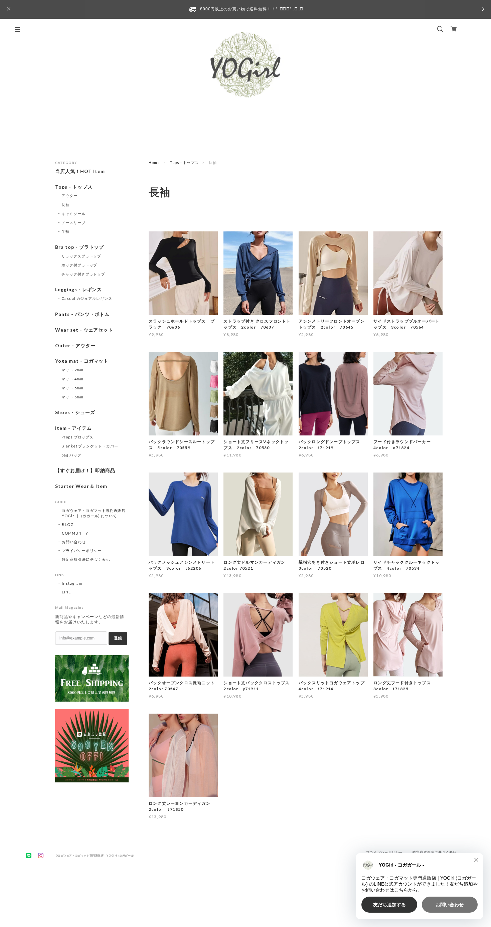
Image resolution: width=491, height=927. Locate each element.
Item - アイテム (73, 428)
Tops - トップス (184, 162)
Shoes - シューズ (75, 412)
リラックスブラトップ (81, 256)
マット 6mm (72, 397)
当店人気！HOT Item (80, 171)
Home (154, 162)
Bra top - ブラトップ (79, 247)
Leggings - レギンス (78, 289)
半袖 (65, 231)
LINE (66, 592)
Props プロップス (77, 437)
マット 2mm (72, 370)
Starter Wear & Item (81, 486)
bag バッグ (71, 455)
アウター (69, 195)
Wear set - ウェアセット (84, 330)
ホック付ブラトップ (79, 265)
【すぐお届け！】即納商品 (85, 470)
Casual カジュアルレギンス (86, 298)
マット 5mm (72, 388)
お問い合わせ (74, 542)
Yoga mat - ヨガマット (82, 361)
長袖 (65, 204)
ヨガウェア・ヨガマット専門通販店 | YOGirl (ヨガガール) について (95, 513)
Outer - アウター (75, 345)
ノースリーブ (73, 222)
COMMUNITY (75, 533)
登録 (118, 638)
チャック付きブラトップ (83, 274)
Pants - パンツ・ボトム (82, 314)
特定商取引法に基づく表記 (86, 559)
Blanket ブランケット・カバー (89, 446)
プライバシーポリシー (82, 550)
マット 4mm (72, 379)
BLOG (68, 524)
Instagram (72, 583)
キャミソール (73, 213)
